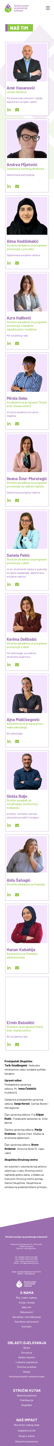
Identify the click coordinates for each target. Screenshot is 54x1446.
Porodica (26, 1352)
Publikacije (26, 1400)
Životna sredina (26, 1366)
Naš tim (26, 1307)
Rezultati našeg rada (26, 1424)
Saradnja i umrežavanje (26, 1316)
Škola (26, 1347)
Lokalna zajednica (27, 1362)
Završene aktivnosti (27, 1321)
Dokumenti (26, 1312)
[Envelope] (17, 110)
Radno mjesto (26, 1357)
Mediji (26, 1371)
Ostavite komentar (26, 1441)
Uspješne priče (27, 1430)
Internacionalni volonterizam (27, 1376)
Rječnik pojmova (27, 1395)
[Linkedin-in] (9, 110)
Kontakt (27, 1326)
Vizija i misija (27, 1302)
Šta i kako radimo (26, 1297)
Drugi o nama (27, 1435)
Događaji (26, 1404)
